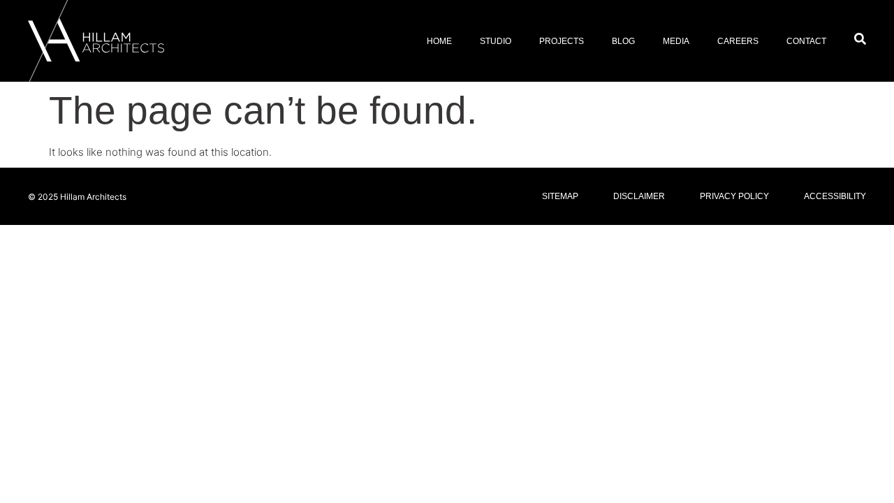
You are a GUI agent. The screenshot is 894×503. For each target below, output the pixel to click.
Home (439, 41)
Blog (623, 41)
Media (676, 41)
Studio (495, 41)
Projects (561, 41)
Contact (806, 41)
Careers (738, 41)
